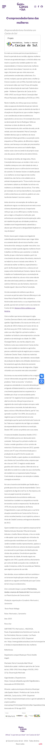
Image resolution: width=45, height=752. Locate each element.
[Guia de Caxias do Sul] (22, 729)
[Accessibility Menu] (41, 381)
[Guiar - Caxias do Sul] (22, 6)
